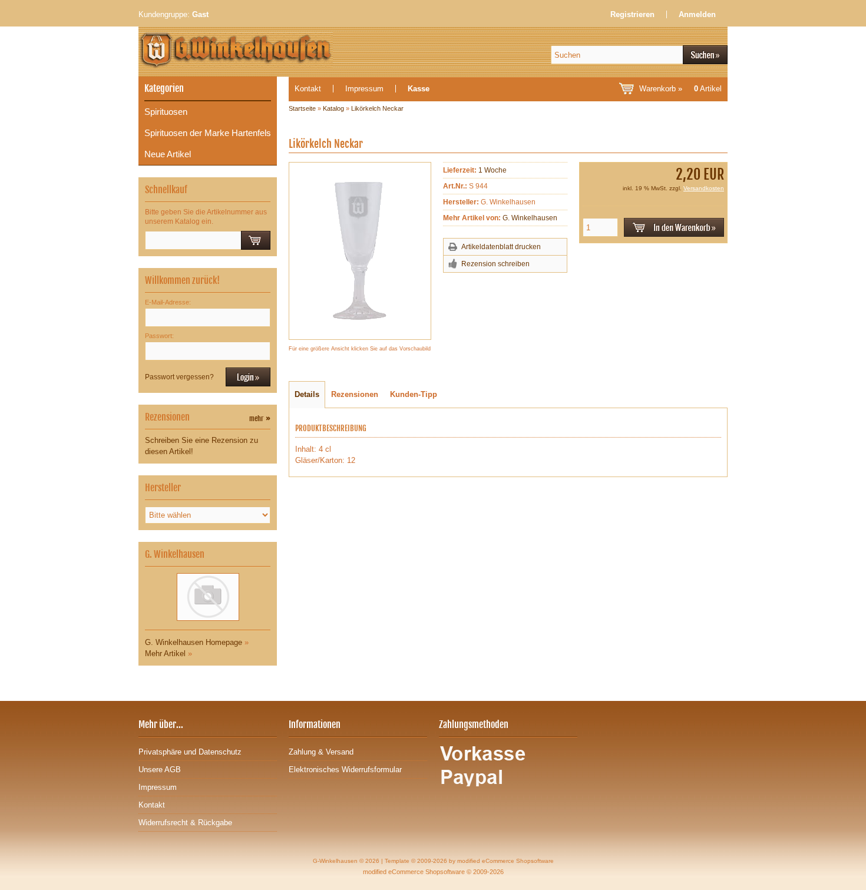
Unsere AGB (159, 769)
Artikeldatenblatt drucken (501, 247)
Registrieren (632, 14)
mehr (259, 418)
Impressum (364, 88)
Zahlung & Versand (321, 751)
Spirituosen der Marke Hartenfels (207, 133)
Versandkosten (703, 188)
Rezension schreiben (495, 264)
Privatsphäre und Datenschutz (190, 751)
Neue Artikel (167, 154)
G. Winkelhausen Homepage (193, 642)
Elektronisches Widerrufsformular (345, 769)
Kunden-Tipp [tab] (413, 394)
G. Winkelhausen (530, 218)
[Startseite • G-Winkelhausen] (315, 54)
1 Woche (492, 170)
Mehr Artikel (165, 653)
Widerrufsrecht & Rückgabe (185, 822)
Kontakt (308, 88)
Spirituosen (165, 112)
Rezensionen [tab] (354, 394)
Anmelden (697, 14)
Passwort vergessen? (179, 377)
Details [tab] (307, 394)
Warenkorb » (680, 88)
